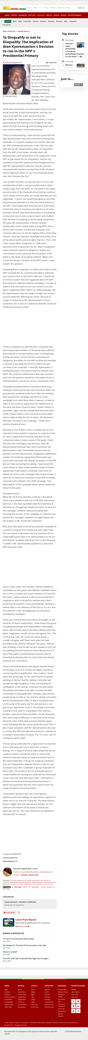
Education (7, 994)
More (15, 21)
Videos (45, 7)
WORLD (64, 15)
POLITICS (31, 15)
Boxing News (22, 1007)
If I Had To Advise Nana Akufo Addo (18, 939)
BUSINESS (23, 15)
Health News (8, 1007)
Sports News (21, 992)
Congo (33, 999)
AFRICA (56, 15)
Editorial (59, 21)
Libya (32, 997)
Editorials (47, 999)
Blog (20, 21)
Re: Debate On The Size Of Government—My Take (24, 945)
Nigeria (33, 992)
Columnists (27, 21)
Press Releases (8, 1002)
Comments (73, 21)
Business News (62, 989)
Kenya (33, 1002)
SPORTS (14, 15)
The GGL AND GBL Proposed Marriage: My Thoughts (26, 958)
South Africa (34, 1007)
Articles (35, 21)
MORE (77, 85)
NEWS (7, 15)
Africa (32, 989)
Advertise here (22, 926)
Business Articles (63, 992)
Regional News (8, 1004)
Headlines (7, 992)
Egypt (32, 994)
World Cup (21, 1002)
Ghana (68, 7)
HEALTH (49, 15)
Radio (35, 7)
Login (80, 7)
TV (40, 7)
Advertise (60, 7)
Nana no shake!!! (10, 952)
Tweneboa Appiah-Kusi (13, 62)
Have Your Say (49, 1004)
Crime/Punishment (10, 997)
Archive (8, 21)
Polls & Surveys (49, 1007)
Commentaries (49, 1002)
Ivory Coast (34, 1004)
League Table (22, 999)
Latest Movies (75, 992)
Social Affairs (8, 999)
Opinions (51, 21)
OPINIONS (41, 15)
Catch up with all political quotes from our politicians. (32, 923)
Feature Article (24, 31)
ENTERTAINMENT (75, 15)
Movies (52, 7)
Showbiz (73, 989)
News (6, 989)
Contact (30, 10)
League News (22, 997)
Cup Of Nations (22, 1004)
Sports (20, 989)
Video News (74, 994)
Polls (65, 21)
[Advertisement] (30, 327)
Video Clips (74, 997)
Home (29, 7)
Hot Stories (7, 25)
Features (43, 21)
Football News (22, 994)
